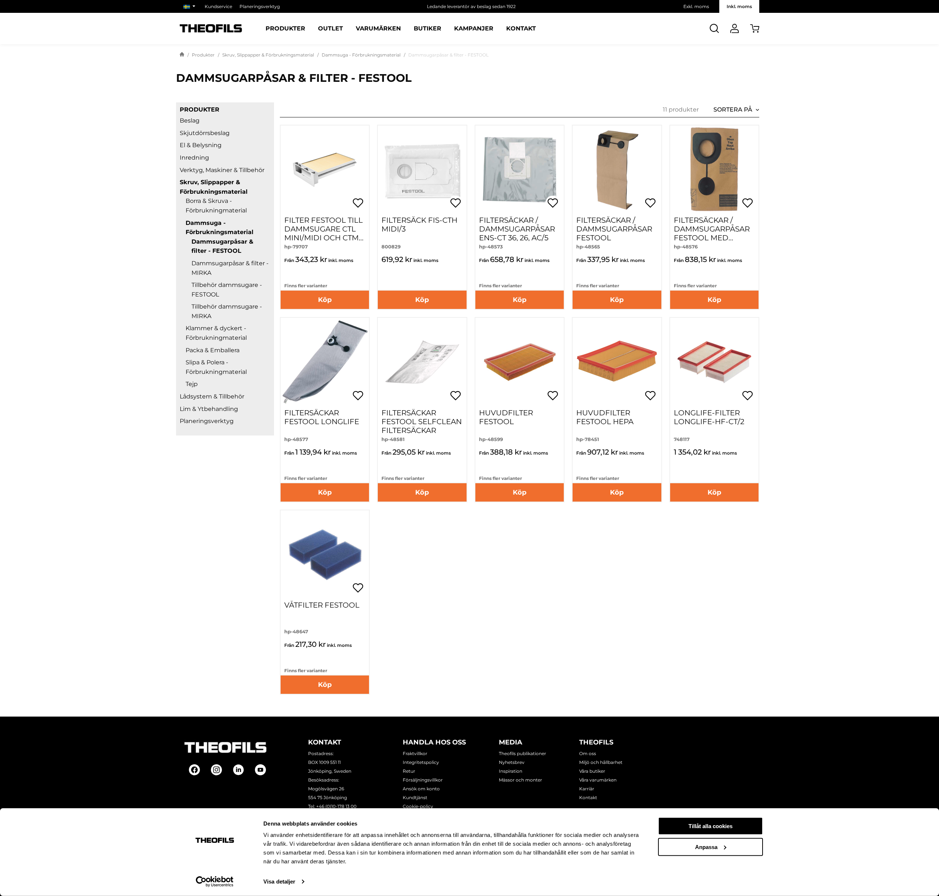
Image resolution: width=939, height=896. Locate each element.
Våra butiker (592, 771)
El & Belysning (201, 145)
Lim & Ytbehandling (209, 408)
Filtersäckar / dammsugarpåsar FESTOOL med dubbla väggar (712, 233)
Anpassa (706, 847)
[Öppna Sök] (714, 28)
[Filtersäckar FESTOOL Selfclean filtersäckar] (422, 362)
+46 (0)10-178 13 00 (336, 806)
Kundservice (218, 6)
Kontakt (521, 29)
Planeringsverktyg (260, 6)
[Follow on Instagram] (216, 770)
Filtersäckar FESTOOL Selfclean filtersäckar (421, 421)
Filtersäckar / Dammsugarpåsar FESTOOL (614, 229)
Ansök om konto (421, 788)
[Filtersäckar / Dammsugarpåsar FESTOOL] (617, 169)
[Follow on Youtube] (260, 770)
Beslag (190, 120)
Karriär (586, 788)
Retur (409, 771)
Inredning (194, 157)
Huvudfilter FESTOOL (506, 417)
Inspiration (510, 771)
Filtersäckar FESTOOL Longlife (321, 417)
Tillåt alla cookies (710, 826)
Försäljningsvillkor (423, 780)
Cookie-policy (418, 806)
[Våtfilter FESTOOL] (325, 554)
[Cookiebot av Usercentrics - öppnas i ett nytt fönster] (215, 881)
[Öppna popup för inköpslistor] (358, 203)
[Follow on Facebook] (194, 770)
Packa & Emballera (213, 350)
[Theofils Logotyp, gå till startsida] (211, 28)
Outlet (330, 29)
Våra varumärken (598, 780)
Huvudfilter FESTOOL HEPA (604, 417)
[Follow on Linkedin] (238, 770)
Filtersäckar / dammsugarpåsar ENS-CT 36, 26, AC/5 (517, 229)
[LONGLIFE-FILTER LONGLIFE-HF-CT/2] (714, 362)
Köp (325, 300)
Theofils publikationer (522, 753)
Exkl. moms (696, 6)
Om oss (587, 753)
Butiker (427, 29)
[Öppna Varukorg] (754, 28)
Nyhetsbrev (512, 762)
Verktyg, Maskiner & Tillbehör (222, 170)
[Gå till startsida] (182, 55)
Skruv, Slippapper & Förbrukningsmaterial (268, 55)
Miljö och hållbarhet (600, 762)
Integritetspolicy (421, 762)
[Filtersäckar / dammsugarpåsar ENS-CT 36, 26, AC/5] (519, 169)
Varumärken (378, 29)
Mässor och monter (520, 780)
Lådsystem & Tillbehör (212, 396)
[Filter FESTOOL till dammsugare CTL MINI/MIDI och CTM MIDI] (325, 169)
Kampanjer (473, 29)
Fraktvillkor (415, 753)
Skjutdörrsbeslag (205, 133)
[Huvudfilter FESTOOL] (519, 362)
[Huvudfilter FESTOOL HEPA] (617, 362)
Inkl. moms (739, 6)
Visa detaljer (279, 881)
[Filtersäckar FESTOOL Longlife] (325, 362)
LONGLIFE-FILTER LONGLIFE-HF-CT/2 (709, 417)
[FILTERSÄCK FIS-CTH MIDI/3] (422, 169)
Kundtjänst (415, 797)
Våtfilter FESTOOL (321, 605)
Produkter (285, 29)
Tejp (192, 383)
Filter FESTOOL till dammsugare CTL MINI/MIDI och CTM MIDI (323, 233)
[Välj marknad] (190, 6)
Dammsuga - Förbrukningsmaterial (361, 55)
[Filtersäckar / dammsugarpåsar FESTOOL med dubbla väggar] (714, 169)
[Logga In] (734, 28)
